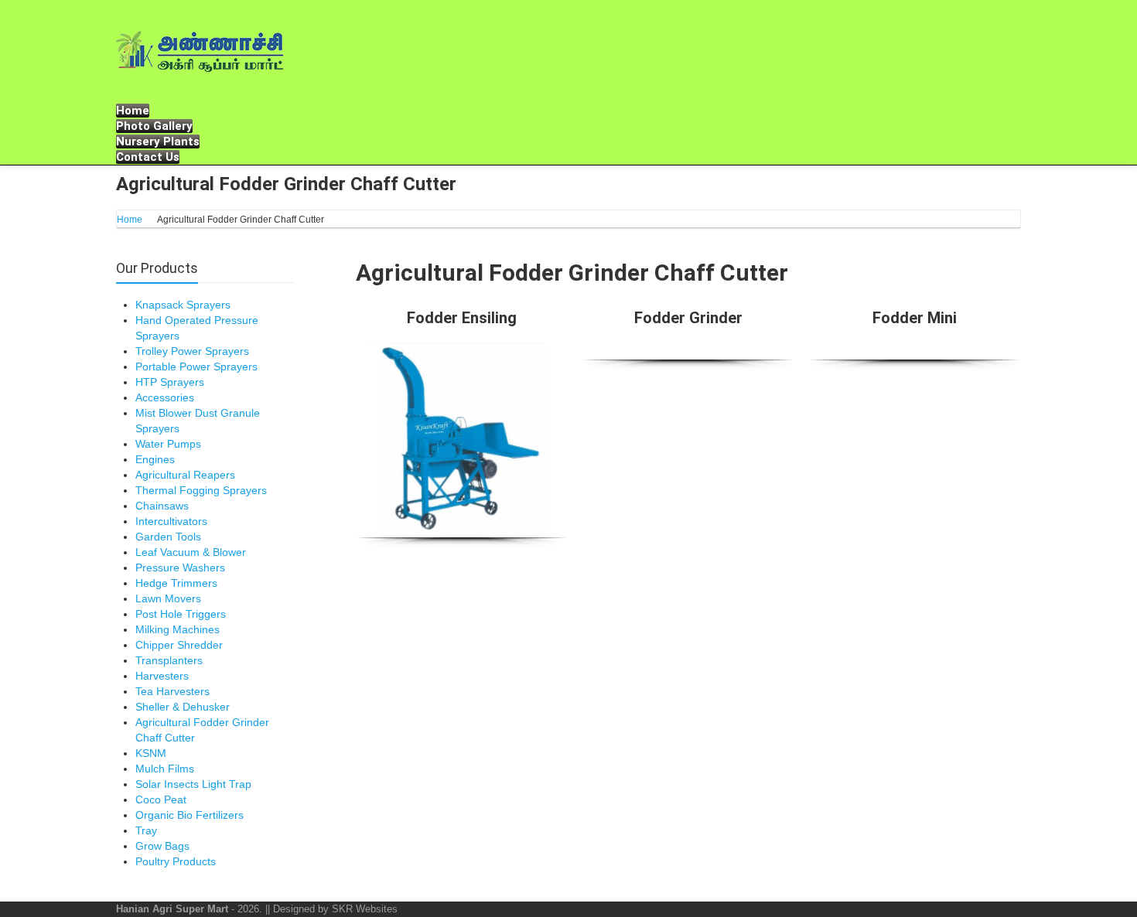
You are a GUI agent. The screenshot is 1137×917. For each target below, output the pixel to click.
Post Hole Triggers (180, 614)
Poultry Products (175, 861)
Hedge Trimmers (176, 583)
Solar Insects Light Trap (193, 784)
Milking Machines (177, 629)
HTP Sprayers (169, 382)
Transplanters (169, 660)
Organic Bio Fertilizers (189, 815)
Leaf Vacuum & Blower (190, 552)
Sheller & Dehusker (182, 707)
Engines (155, 459)
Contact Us (147, 157)
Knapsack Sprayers (182, 304)
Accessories (164, 397)
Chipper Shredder (179, 645)
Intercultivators (171, 521)
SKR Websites (365, 909)
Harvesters (162, 676)
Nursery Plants (158, 141)
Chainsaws (162, 505)
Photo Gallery (154, 126)
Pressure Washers (180, 567)
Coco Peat (160, 799)
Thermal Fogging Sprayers (201, 490)
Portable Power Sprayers (196, 366)
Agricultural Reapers (185, 475)
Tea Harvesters (172, 691)
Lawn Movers (168, 598)
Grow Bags (162, 846)
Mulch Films (164, 768)
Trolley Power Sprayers (192, 351)
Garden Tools (168, 536)
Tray (146, 830)
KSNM (150, 753)
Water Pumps (168, 444)
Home (132, 111)
